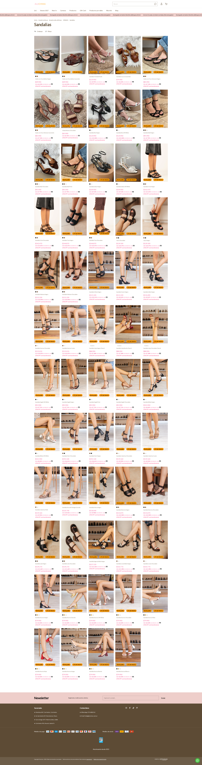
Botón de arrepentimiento (100, 759)
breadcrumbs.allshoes (55, 20)
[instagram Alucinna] (126, 708)
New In (54, 10)
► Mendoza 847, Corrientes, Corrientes (45, 712)
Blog (116, 10)
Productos (72, 10)
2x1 (35, 10)
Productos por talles (96, 10)
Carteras (63, 10)
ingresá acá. (89, 759)
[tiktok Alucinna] (133, 708)
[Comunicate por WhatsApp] (197, 760)
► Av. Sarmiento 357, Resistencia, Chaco (45, 716)
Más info (109, 10)
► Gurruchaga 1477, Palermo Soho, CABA (46, 719)
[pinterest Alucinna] (137, 708)
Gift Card (83, 10)
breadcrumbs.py (43, 20)
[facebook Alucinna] (130, 708)
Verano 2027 (44, 10)
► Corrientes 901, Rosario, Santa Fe (44, 723)
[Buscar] (155, 4)
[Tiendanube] (161, 760)
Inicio (35, 20)
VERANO (65, 20)
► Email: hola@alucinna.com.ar (88, 716)
